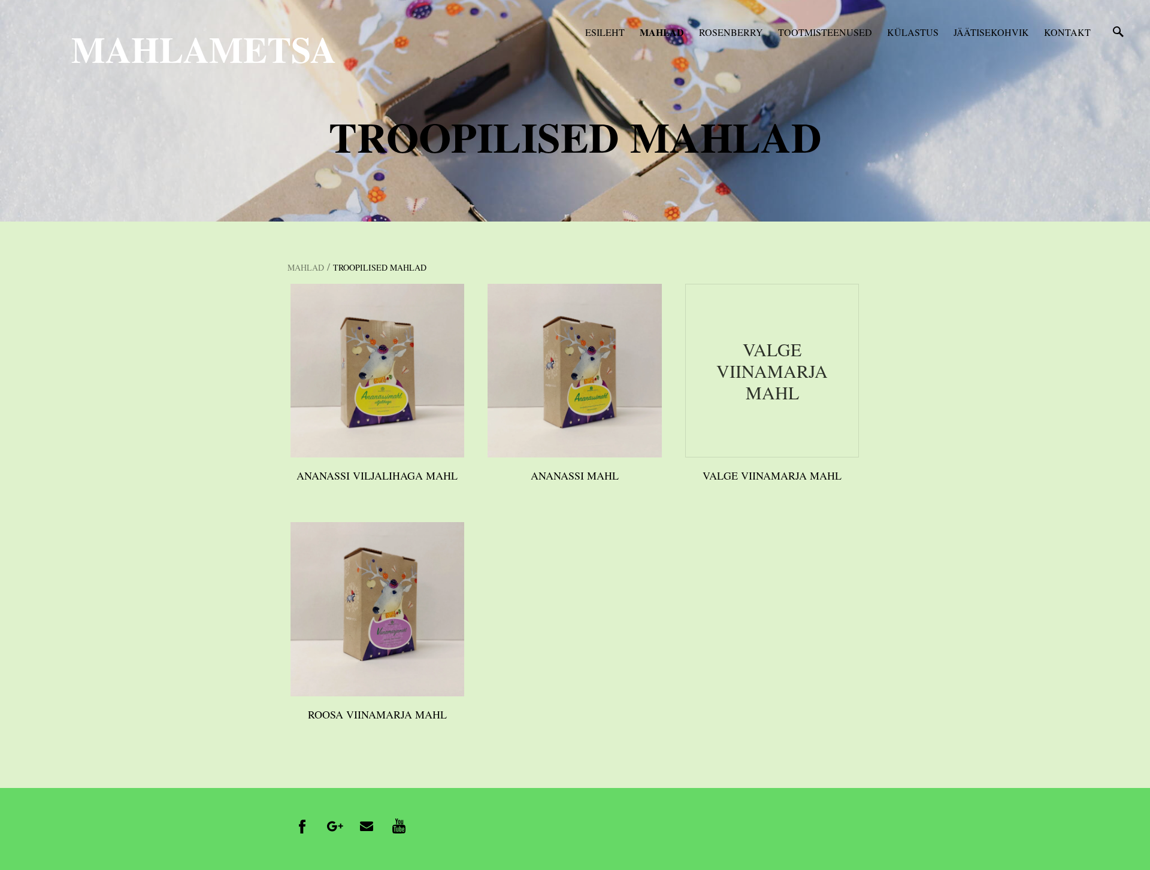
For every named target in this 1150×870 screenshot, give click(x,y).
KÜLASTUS (913, 32)
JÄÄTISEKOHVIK (991, 32)
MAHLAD (662, 32)
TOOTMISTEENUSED (825, 32)
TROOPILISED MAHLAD (379, 267)
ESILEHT (605, 32)
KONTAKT (1067, 32)
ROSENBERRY (731, 32)
